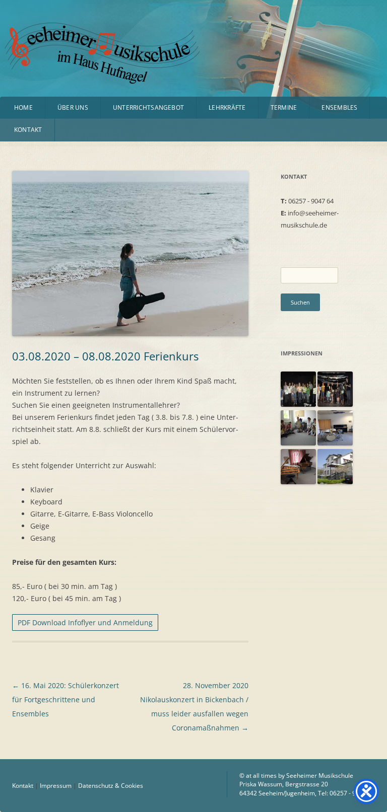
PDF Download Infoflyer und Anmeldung (85, 622)
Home (23, 107)
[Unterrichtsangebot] (298, 404)
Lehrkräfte (227, 107)
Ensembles (339, 107)
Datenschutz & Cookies (110, 785)
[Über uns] (335, 443)
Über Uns (72, 107)
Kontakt (28, 129)
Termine (284, 107)
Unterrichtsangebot (148, 107)
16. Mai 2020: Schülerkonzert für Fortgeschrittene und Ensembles (65, 699)
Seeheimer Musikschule (77, 36)
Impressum (56, 785)
